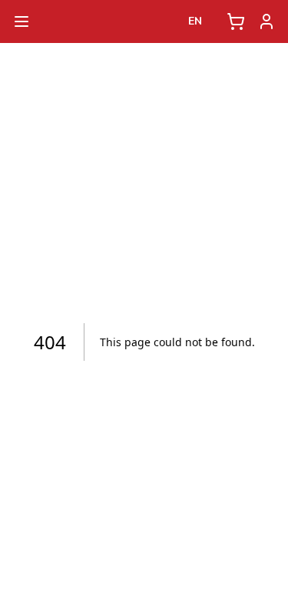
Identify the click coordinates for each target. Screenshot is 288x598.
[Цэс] (21, 21)
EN (195, 21)
